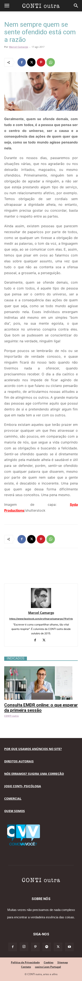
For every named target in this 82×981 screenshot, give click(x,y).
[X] (31, 62)
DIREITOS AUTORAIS (19, 761)
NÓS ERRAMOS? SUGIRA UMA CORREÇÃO (34, 774)
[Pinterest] (41, 62)
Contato (26, 967)
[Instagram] (24, 947)
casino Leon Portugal (48, 967)
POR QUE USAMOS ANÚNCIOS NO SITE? (33, 749)
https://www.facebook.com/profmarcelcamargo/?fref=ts (41, 618)
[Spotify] (46, 947)
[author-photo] (41, 607)
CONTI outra (11, 715)
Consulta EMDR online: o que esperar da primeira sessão (41, 707)
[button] (6, 5)
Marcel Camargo (18, 46)
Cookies (48, 962)
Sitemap (62, 962)
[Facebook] (21, 62)
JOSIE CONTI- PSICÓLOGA (22, 786)
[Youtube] (69, 947)
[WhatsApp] (50, 62)
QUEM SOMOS (14, 811)
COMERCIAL (12, 798)
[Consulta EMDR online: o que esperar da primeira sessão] (41, 668)
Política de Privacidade (25, 962)
